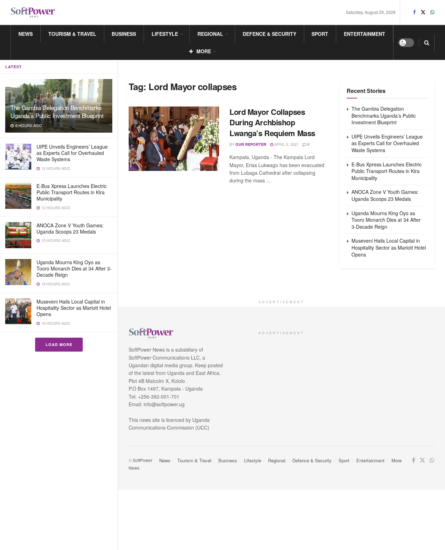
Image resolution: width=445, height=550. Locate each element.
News (25, 33)
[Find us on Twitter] (423, 12)
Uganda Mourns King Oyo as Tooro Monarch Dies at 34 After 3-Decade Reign (74, 268)
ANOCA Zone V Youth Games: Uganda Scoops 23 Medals (70, 228)
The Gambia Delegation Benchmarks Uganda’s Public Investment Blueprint (57, 111)
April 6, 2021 (286, 144)
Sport (320, 33)
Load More (59, 344)
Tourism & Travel (72, 33)
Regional (210, 33)
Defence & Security (269, 33)
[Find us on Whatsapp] (432, 12)
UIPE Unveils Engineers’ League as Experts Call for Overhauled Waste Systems (72, 153)
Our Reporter (250, 144)
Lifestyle (165, 33)
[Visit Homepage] (33, 12)
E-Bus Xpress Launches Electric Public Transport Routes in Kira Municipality (72, 192)
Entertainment (364, 33)
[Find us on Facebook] (414, 12)
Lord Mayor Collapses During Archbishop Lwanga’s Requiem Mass (272, 122)
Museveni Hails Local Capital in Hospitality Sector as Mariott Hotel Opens (74, 307)
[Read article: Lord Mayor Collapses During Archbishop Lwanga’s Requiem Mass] (174, 139)
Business (124, 33)
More (203, 51)
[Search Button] (426, 42)
